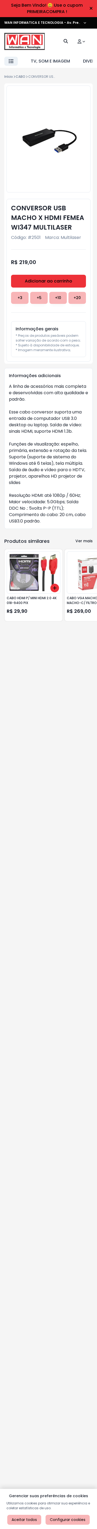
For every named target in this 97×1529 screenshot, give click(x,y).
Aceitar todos (24, 1519)
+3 (20, 297)
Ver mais (84, 541)
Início (8, 76)
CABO (20, 76)
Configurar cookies (67, 1519)
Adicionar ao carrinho (48, 281)
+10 (58, 297)
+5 (39, 297)
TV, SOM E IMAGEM (50, 61)
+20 (77, 297)
